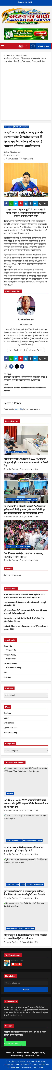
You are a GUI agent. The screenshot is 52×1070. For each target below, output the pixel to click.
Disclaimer (11, 659)
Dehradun (8, 127)
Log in (6, 718)
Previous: (25, 377)
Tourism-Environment (35, 884)
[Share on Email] (45, 203)
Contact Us (11, 650)
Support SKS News (11, 1043)
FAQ (5, 672)
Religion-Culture (29, 840)
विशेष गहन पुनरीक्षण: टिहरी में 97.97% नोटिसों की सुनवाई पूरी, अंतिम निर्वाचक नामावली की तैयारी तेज (26, 462)
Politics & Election (21, 127)
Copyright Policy (38, 1052)
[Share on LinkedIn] (25, 203)
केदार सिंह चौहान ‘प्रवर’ (13, 152)
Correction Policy (13, 667)
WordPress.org (10, 733)
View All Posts (35, 350)
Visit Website (16, 350)
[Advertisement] (26, 91)
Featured (9, 793)
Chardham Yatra (12, 884)
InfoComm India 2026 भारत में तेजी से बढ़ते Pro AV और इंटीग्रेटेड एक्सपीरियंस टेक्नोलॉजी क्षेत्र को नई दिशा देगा (26, 803)
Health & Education (23, 499)
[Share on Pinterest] (20, 203)
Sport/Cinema (11, 928)
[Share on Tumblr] (30, 203)
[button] (2, 46)
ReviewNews (27, 1067)
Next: (25, 388)
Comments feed (11, 728)
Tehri (24, 452)
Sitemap (7, 677)
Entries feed (9, 723)
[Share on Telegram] (35, 203)
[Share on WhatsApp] (11, 203)
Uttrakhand (29, 928)
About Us (8, 646)
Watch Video (43, 46)
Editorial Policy (10, 664)
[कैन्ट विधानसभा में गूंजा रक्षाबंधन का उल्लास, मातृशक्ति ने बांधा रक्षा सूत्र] (26, 535)
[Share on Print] (40, 203)
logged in (19, 409)
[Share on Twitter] (16, 203)
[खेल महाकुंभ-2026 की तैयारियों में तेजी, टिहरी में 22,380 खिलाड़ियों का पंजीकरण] (26, 916)
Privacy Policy (10, 655)
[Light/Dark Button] (20, 46)
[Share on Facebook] (6, 203)
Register (7, 713)
